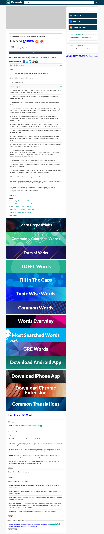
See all (10, 467)
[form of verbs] (36, 259)
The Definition (25, 57)
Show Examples (36, 86)
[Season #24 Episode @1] (51, 524)
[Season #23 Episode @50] (53, 524)
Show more (36, 52)
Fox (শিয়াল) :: (12, 438)
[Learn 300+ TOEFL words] (36, 272)
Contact (96, 56)
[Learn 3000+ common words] (36, 314)
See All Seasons (13, 529)
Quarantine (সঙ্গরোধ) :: (15, 485)
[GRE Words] (36, 355)
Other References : (15, 57)
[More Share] (36, 62)
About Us (77, 56)
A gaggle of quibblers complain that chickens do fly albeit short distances (32, 511)
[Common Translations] (36, 410)
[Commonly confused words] (36, 245)
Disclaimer (89, 56)
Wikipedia (53, 57)
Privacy (83, 56)
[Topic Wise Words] (36, 300)
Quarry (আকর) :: (13, 491)
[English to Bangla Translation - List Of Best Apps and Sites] (41, 426)
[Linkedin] (30, 62)
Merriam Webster (45, 57)
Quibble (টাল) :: (13, 511)
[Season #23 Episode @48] (57, 524)
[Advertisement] (35, 17)
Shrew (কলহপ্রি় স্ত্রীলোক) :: (15, 449)
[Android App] (36, 369)
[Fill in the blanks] (36, 286)
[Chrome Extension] (36, 396)
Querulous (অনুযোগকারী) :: (16, 503)
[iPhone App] (36, 382)
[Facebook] (24, 62)
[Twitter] (27, 62)
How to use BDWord (20, 415)
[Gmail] (33, 62)
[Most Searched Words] (36, 341)
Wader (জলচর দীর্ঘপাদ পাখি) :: (16, 455)
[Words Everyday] (36, 327)
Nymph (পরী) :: (13, 461)
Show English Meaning (36, 65)
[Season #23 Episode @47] (59, 524)
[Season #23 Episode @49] (55, 524)
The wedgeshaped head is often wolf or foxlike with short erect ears (30, 438)
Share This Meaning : (15, 61)
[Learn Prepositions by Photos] (36, 231)
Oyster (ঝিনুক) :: (13, 443)
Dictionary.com (34, 57)
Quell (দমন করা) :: (13, 497)
